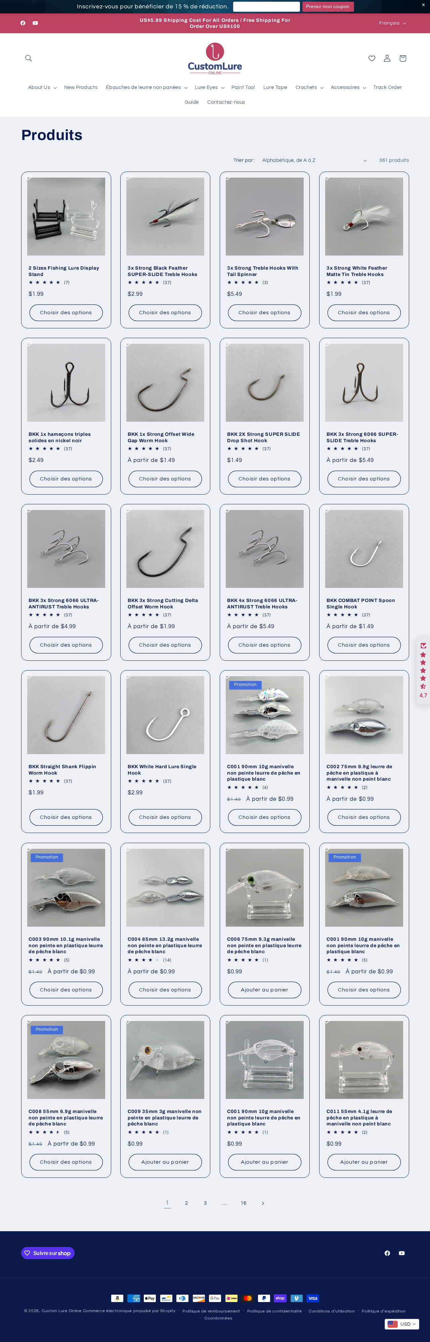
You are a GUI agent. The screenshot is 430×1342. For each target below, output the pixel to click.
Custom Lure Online (62, 1311)
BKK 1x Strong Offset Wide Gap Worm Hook (161, 437)
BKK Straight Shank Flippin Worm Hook (62, 770)
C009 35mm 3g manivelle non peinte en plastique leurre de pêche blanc (165, 1118)
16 (243, 1203)
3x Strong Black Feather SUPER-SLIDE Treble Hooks (163, 271)
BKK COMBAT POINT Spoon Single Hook (361, 603)
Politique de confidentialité (274, 1311)
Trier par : (244, 160)
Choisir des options (66, 312)
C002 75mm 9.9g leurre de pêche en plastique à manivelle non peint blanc (359, 773)
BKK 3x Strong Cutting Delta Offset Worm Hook (163, 603)
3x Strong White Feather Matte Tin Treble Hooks (357, 271)
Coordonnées (218, 1318)
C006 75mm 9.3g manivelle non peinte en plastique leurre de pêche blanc (264, 945)
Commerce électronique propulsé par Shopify (129, 1311)
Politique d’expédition (384, 1311)
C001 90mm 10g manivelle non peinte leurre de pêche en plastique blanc (264, 773)
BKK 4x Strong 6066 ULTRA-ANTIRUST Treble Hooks (262, 603)
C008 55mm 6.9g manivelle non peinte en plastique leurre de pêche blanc (66, 1118)
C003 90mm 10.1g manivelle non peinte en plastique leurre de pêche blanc (66, 945)
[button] (29, 58)
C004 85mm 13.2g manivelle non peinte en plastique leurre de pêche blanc (165, 945)
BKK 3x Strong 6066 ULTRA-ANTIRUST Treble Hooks (64, 603)
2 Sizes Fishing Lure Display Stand (64, 271)
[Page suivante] (262, 1203)
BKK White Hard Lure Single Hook (162, 770)
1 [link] (167, 1203)
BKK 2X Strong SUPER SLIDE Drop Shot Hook (263, 437)
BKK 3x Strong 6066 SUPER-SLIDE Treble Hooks (362, 437)
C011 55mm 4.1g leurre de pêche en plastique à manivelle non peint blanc (359, 1118)
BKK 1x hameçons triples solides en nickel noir (60, 437)
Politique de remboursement (211, 1311)
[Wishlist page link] (372, 58)
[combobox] (402, 1324)
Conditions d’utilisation (332, 1311)
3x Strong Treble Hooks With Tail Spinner (263, 271)
